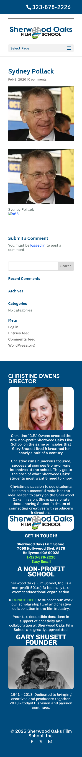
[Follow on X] (41, 741)
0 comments (37, 79)
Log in (13, 327)
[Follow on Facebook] (32, 741)
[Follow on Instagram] (50, 741)
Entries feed (18, 333)
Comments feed (21, 339)
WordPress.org (21, 345)
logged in (38, 245)
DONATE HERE (24, 600)
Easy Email (41, 561)
